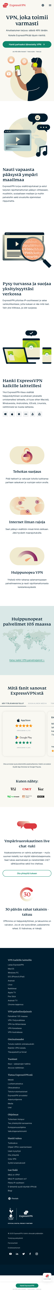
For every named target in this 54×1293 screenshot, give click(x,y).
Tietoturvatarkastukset (17, 1091)
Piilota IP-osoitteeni (16, 1183)
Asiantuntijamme (15, 1099)
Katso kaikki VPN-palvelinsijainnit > (27, 660)
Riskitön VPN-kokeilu (17, 1048)
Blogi (10, 1190)
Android (11, 981)
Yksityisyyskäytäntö (15, 1238)
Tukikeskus (12, 1143)
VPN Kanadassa (15, 1028)
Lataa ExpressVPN (16, 965)
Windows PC (13, 972)
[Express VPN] (14, 5)
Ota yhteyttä (13, 1155)
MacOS (11, 969)
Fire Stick (12, 996)
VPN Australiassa (15, 1032)
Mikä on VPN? (14, 1175)
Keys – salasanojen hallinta (19, 1064)
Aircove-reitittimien (16, 1068)
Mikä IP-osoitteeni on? (17, 1179)
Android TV (12, 1000)
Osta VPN (12, 1159)
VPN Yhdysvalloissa (16, 1020)
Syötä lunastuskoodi (16, 1163)
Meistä (11, 1080)
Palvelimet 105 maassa (18, 1016)
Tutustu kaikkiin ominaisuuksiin (21, 1044)
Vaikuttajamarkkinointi (17, 1131)
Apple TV (12, 992)
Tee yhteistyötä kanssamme (20, 1123)
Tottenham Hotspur (16, 1119)
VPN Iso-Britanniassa (17, 1024)
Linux (10, 984)
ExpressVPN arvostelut (17, 1095)
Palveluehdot (13, 1243)
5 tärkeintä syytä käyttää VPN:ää (22, 1187)
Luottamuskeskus (15, 1084)
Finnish (15, 1198)
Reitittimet (12, 988)
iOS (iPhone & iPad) (16, 976)
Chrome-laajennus (15, 1004)
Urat (10, 1107)
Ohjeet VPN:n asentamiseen (20, 1147)
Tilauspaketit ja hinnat (17, 1052)
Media (10, 1103)
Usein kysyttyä (14, 1151)
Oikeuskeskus (14, 1087)
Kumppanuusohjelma (17, 1127)
